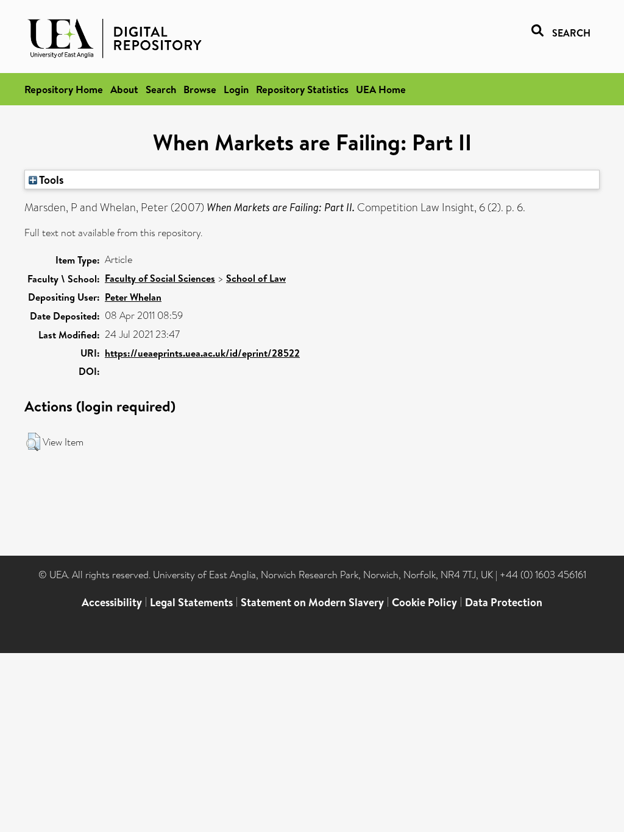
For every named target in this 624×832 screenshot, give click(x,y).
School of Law (256, 278)
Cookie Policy (424, 602)
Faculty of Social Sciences (160, 278)
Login (236, 89)
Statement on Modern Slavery (312, 602)
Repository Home (63, 89)
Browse (199, 89)
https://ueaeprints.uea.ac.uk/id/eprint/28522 (202, 353)
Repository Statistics (302, 89)
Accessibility (112, 602)
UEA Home (381, 89)
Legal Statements (191, 602)
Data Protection (503, 602)
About (124, 89)
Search (161, 89)
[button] (33, 442)
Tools (50, 179)
